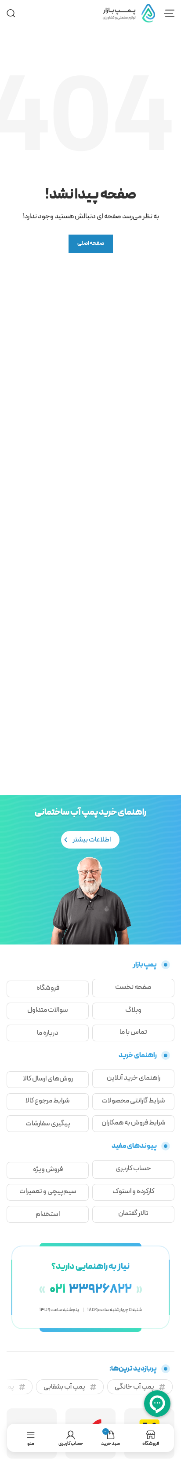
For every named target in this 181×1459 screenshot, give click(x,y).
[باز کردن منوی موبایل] (169, 13)
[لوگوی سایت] (128, 12)
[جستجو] (11, 13)
